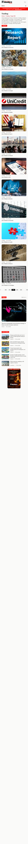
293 (9, 289)
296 (21, 289)
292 (6, 289)
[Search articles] (25, 2)
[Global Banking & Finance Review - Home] (7, 2)
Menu (3, 5)
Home (3, 16)
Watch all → (23, 297)
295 (17, 289)
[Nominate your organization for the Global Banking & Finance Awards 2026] (14, 378)
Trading (8, 16)
